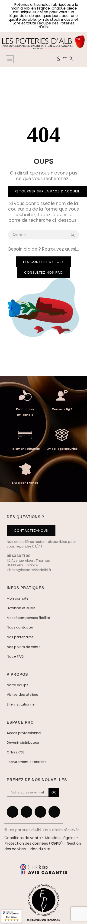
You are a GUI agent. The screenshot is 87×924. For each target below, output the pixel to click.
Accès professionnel (24, 733)
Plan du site (40, 849)
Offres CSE (15, 752)
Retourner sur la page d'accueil (47, 191)
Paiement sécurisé (25, 449)
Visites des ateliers (22, 694)
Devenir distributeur (23, 742)
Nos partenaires (20, 637)
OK (54, 792)
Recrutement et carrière (27, 761)
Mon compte (18, 598)
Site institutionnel (21, 704)
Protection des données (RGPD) (33, 843)
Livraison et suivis (21, 608)
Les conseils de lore (43, 261)
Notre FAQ (15, 656)
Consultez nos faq (43, 272)
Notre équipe (18, 685)
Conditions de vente (22, 837)
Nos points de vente (24, 647)
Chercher (73, 234)
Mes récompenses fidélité (28, 617)
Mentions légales (60, 837)
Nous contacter (20, 627)
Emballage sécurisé (62, 449)
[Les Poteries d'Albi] (43, 43)
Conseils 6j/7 (62, 409)
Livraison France (25, 483)
